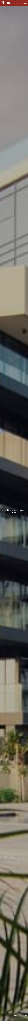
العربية (17, 2)
